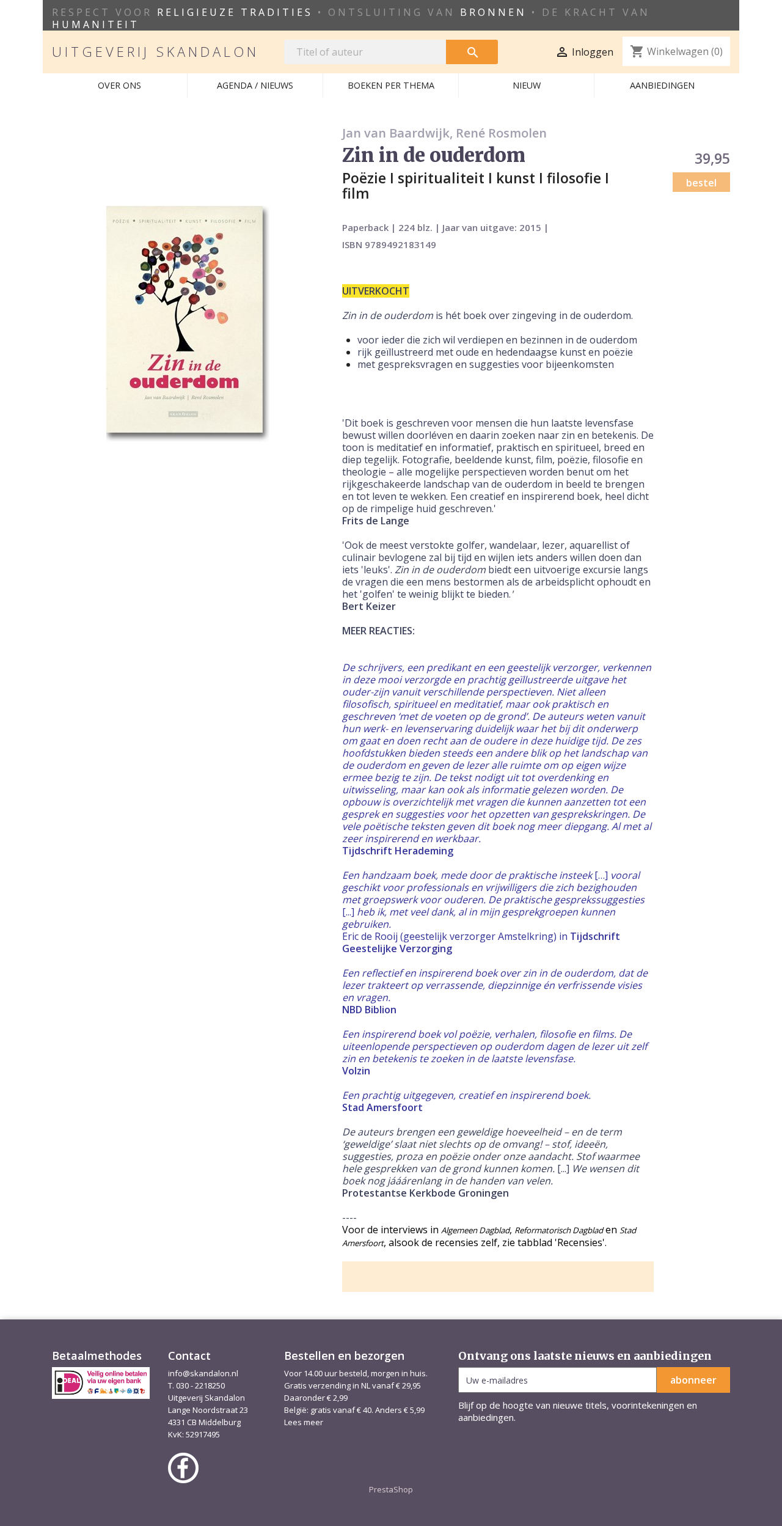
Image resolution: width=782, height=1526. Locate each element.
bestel (701, 182)
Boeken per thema (391, 85)
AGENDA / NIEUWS (255, 85)
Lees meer (303, 1422)
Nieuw (527, 85)
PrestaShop (391, 1489)
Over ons (119, 85)
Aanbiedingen (662, 85)
